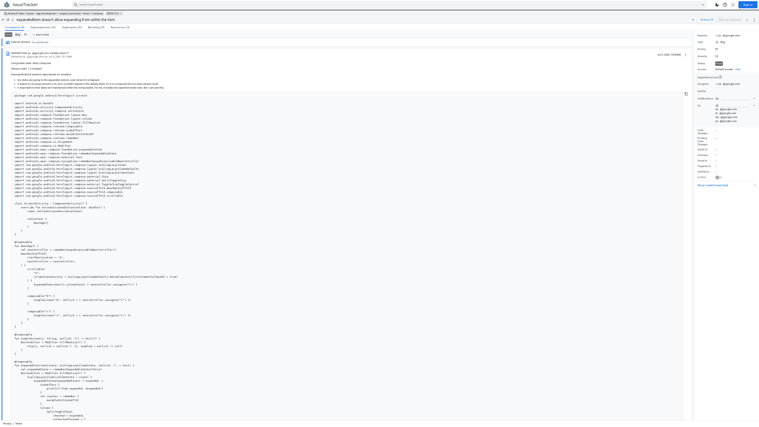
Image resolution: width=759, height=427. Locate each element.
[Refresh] (8, 19)
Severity (702, 56)
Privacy (7, 423)
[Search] (76, 4)
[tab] (14, 27)
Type (700, 42)
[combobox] (389, 4)
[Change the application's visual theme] (717, 5)
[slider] (694, 225)
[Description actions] (685, 54)
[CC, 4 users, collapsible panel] (735, 105)
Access (702, 69)
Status (701, 63)
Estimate (703, 155)
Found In (702, 160)
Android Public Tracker (21, 13)
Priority (702, 49)
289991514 (112, 13)
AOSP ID (702, 149)
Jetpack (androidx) (70, 13)
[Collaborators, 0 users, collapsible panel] (735, 98)
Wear (86, 13)
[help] (725, 5)
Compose (97, 13)
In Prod (702, 177)
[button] (726, 42)
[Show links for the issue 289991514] (121, 13)
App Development (47, 13)
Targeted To (704, 166)
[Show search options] (702, 4)
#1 (67, 53)
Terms (18, 423)
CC (699, 105)
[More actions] (754, 20)
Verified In (703, 171)
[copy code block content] (686, 94)
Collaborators (705, 98)
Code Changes (703, 132)
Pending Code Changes (703, 141)
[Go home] (3, 19)
